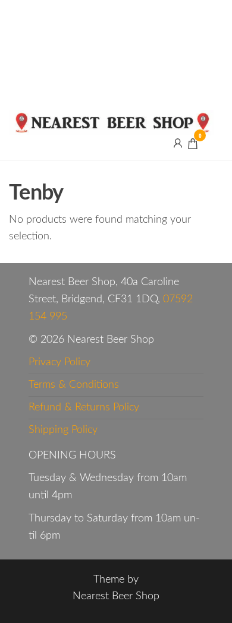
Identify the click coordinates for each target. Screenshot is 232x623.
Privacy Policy (59, 362)
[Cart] (192, 145)
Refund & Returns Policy (84, 407)
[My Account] (177, 143)
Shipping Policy (63, 430)
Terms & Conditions (74, 385)
